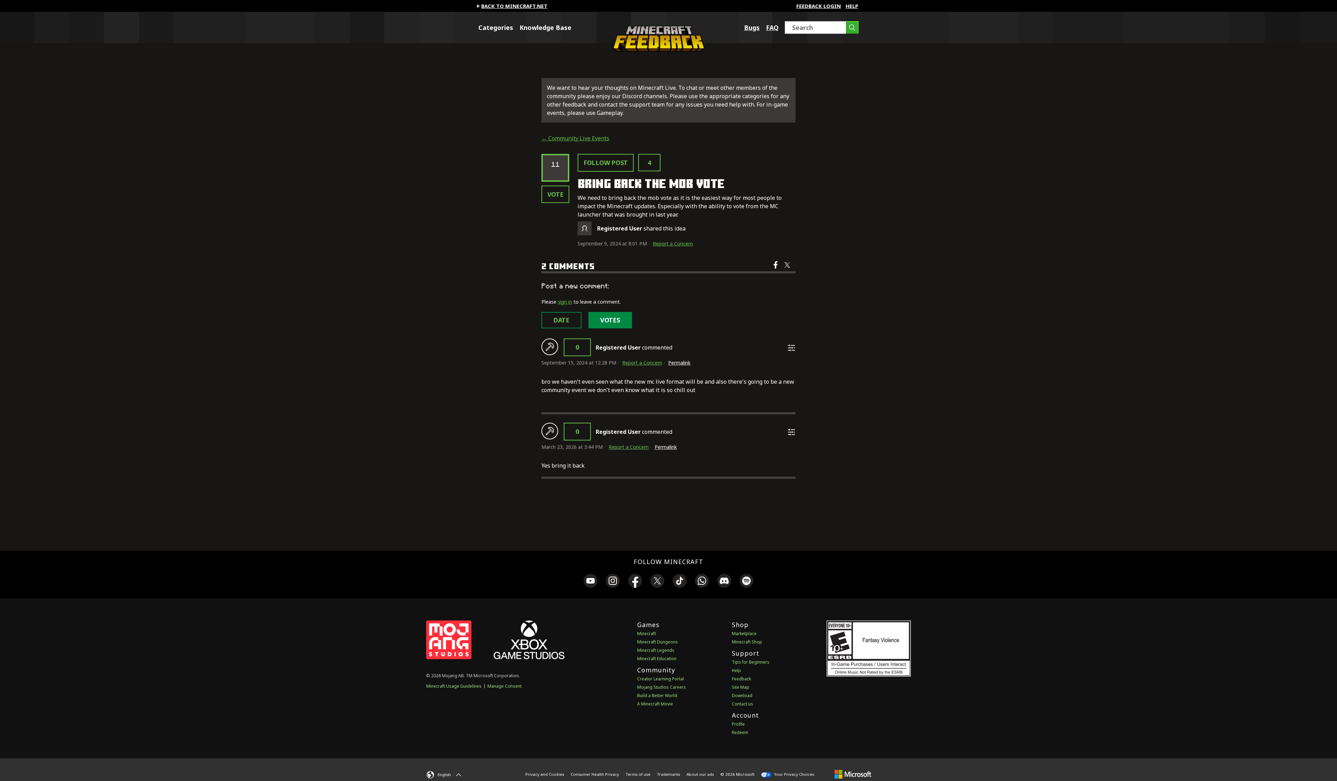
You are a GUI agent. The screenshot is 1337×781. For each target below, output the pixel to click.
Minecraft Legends (655, 650)
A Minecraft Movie (655, 704)
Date (561, 320)
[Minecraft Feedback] (657, 50)
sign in (565, 301)
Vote (555, 194)
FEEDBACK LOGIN (818, 5)
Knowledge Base (545, 27)
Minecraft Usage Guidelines (454, 686)
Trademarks (668, 774)
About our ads (700, 774)
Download (742, 695)
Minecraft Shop (747, 642)
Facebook (776, 269)
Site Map (740, 687)
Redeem (740, 732)
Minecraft (646, 633)
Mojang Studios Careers (661, 687)
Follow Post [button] (606, 162)
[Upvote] (549, 346)
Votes (610, 320)
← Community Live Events (575, 138)
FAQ (772, 27)
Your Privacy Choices (793, 774)
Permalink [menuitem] (679, 362)
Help (852, 5)
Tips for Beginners (750, 662)
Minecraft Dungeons (657, 642)
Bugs (752, 27)
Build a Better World (657, 695)
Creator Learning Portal (660, 679)
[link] (590, 582)
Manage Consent (504, 686)
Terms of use (638, 774)
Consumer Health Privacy (595, 774)
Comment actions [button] (791, 348)
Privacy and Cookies (544, 774)
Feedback (741, 679)
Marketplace (744, 633)
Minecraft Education (657, 659)
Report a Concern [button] (673, 243)
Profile (738, 724)
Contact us (742, 704)
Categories (495, 27)
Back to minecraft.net (514, 5)
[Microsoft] (853, 774)
